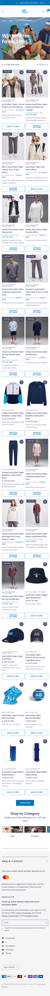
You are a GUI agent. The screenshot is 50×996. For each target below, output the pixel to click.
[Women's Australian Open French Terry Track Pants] (36, 268)
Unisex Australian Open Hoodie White (36, 231)
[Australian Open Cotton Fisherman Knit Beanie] (13, 83)
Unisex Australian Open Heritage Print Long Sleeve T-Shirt (13, 537)
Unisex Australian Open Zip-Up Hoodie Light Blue (13, 355)
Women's (35, 836)
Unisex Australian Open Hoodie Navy (36, 353)
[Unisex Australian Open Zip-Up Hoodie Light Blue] (13, 331)
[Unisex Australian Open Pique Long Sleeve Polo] (36, 513)
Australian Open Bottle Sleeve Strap (36, 773)
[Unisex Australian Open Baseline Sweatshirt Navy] (36, 393)
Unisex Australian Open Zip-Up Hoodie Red (13, 597)
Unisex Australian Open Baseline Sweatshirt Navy (36, 416)
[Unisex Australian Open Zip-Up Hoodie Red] (13, 575)
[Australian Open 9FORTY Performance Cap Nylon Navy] (36, 635)
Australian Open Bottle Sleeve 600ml (12, 773)
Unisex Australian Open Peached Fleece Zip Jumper (36, 107)
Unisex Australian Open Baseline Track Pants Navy (13, 475)
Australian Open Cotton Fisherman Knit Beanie (13, 105)
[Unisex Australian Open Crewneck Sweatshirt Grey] (13, 268)
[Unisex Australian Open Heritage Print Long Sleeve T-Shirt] (13, 513)
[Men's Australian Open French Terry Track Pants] (13, 146)
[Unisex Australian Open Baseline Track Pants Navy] (13, 453)
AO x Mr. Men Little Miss (35, 592)
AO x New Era (30, 652)
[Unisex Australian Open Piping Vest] (13, 208)
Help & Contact (12, 861)
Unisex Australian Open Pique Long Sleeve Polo (36, 535)
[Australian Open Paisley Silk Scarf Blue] (13, 696)
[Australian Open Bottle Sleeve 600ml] (13, 752)
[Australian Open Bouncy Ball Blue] (36, 696)
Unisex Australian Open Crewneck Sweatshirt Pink (36, 477)
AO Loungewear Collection (8, 100)
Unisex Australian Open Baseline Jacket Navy (13, 414)
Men (12, 836)
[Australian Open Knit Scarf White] (36, 146)
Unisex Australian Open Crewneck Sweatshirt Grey (13, 292)
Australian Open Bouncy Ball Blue (33, 716)
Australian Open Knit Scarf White (35, 168)
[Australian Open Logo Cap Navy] (13, 635)
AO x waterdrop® (9, 769)
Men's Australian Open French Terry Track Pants (12, 170)
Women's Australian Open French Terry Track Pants (36, 292)
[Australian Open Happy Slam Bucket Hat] (36, 575)
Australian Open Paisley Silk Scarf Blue (13, 716)
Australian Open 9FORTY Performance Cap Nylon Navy (35, 658)
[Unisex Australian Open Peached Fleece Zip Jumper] (36, 83)
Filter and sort (12, 65)
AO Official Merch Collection (9, 652)
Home (4, 20)
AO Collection (8, 410)
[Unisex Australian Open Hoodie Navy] (36, 331)
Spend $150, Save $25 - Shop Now (27, 3)
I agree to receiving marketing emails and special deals (24, 929)
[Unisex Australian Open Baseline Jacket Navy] (13, 393)
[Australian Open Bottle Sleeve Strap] (36, 752)
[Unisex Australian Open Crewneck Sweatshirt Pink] (36, 453)
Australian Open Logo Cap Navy (12, 657)
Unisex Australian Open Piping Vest (13, 231)
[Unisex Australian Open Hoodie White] (36, 208)
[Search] (43, 11)
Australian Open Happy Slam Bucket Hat (36, 596)
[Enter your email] (45, 923)
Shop (11, 20)
